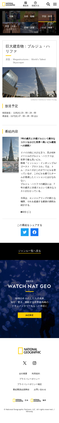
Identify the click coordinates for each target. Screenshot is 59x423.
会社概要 (23, 373)
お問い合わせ (40, 389)
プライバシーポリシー (29, 379)
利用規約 (36, 373)
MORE (29, 315)
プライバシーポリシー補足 (29, 384)
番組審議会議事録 (21, 389)
